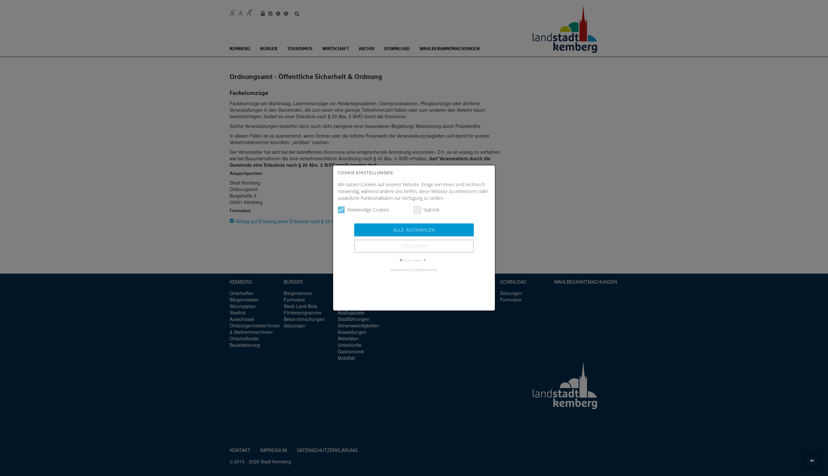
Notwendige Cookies (368, 210)
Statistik (431, 210)
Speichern (414, 246)
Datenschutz (426, 269)
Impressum (401, 269)
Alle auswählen (414, 230)
